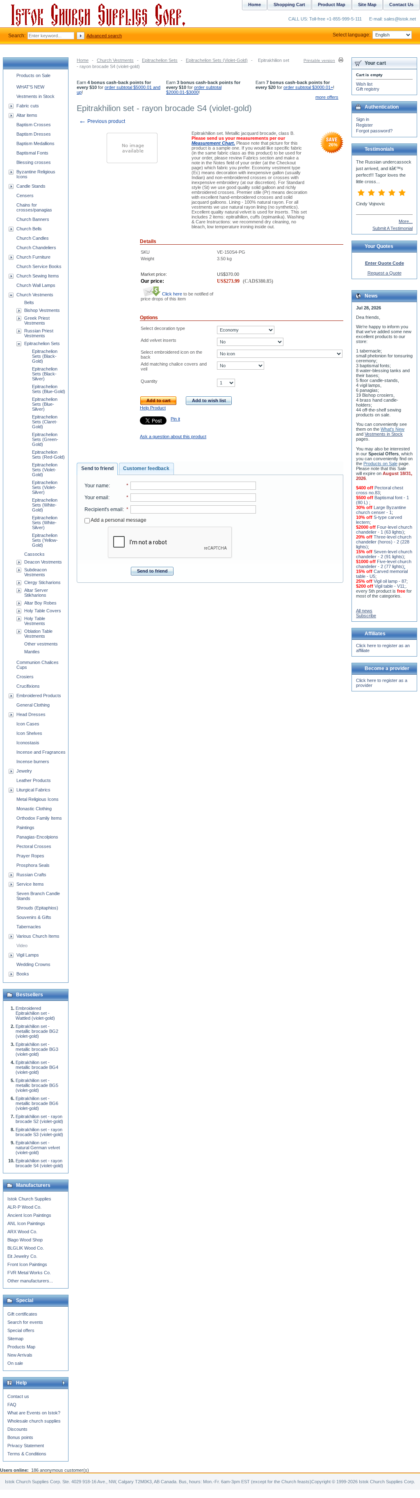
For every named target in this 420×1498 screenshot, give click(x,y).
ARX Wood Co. (22, 1231)
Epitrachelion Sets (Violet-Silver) (44, 487)
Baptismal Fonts (32, 152)
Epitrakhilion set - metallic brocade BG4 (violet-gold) (37, 1067)
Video (21, 945)
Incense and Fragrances (41, 752)
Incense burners (32, 761)
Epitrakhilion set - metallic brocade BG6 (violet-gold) (37, 1103)
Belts (29, 302)
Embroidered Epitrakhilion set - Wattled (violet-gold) (35, 1013)
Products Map (21, 1346)
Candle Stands (31, 186)
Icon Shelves (29, 733)
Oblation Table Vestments (38, 634)
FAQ (11, 1404)
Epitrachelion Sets (160, 60)
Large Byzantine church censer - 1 (381, 510)
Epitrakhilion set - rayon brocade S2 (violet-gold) (39, 1119)
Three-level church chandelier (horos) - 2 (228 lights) (383, 541)
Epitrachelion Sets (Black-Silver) (44, 373)
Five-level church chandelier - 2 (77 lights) (383, 564)
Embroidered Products (38, 695)
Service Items (30, 884)
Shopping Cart (289, 4)
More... (406, 221)
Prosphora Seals (33, 865)
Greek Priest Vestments (37, 320)
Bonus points (20, 1437)
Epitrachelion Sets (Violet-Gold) (217, 60)
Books (22, 973)
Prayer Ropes (30, 855)
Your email (96, 497)
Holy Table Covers (42, 610)
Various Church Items (37, 936)
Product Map (331, 4)
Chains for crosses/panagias (34, 207)
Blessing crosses (33, 162)
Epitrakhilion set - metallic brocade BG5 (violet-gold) (37, 1085)
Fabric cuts (27, 105)
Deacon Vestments (43, 561)
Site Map (367, 4)
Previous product (102, 121)
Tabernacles (28, 926)
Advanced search (104, 35)
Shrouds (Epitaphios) (37, 907)
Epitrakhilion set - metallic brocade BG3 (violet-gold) (37, 1049)
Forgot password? (374, 130)
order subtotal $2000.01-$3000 (193, 90)
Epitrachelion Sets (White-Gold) (44, 505)
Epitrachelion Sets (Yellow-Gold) (45, 540)
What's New (392, 429)
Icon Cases (27, 723)
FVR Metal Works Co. (29, 1272)
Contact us (18, 1396)
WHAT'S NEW (30, 86)
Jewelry (24, 770)
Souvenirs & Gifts (33, 917)
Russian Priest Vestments (38, 333)
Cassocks (34, 554)
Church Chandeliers (36, 247)
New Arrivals (19, 1355)
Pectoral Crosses (33, 846)
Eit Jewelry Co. (22, 1256)
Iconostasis (27, 742)
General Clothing (33, 704)
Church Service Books (39, 266)
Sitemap (15, 1338)
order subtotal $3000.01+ (308, 87)
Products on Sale (33, 75)
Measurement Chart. (213, 143)
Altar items (26, 115)
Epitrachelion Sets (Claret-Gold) (44, 421)
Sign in (362, 119)
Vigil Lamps (27, 954)
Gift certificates (22, 1314)
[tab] (97, 469)
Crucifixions (28, 686)
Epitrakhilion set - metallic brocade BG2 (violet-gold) (37, 1031)
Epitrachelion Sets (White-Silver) (44, 522)
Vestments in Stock (35, 96)
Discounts (17, 1429)
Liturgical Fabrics (33, 789)
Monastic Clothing (34, 808)
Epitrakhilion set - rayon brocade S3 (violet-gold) (39, 1132)
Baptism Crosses (33, 124)
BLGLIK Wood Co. (25, 1248)
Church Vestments (115, 60)
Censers (25, 195)
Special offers (20, 1330)
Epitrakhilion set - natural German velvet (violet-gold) (38, 1147)
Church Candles (32, 238)
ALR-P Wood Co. (24, 1207)
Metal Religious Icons (37, 799)
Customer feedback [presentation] (146, 468)
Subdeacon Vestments (35, 572)
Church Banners (32, 219)
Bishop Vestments (42, 310)
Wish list (364, 84)
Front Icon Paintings (27, 1264)
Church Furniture (33, 257)
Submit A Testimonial (392, 228)
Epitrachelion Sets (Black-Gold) (44, 356)
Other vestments (41, 643)
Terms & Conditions (26, 1453)
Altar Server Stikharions (36, 593)
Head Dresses (31, 714)
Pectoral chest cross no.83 (379, 490)
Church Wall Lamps (35, 285)
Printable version (319, 60)
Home (83, 60)
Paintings (25, 827)
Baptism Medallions (35, 143)
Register (364, 125)
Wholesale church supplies (34, 1420)
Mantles (32, 651)
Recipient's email (103, 509)
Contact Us (401, 4)
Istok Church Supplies (29, 1198)
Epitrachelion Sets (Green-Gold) (45, 439)
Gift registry (367, 88)
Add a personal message (118, 520)
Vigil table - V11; (390, 586)
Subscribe (366, 615)
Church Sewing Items (37, 275)
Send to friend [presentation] (97, 468)
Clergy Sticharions (42, 582)
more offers (326, 97)
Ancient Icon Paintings (29, 1215)
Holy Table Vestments (34, 621)
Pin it (175, 418)
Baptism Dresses (33, 134)
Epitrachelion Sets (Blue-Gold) (48, 389)
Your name (96, 486)
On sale (15, 1363)
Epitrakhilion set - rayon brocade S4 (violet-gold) (39, 1163)
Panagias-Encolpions (37, 836)
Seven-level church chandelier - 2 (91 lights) (384, 554)
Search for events (25, 1322)
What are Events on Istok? (33, 1412)
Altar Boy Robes (40, 602)
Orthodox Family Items (39, 818)
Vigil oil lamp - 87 (390, 581)
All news (364, 610)
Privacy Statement (25, 1445)
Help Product (153, 407)
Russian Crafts (31, 874)
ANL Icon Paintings (26, 1223)
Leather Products (33, 780)
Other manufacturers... (30, 1280)
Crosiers (25, 676)
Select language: (351, 35)
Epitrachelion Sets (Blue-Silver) (44, 404)
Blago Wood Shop (25, 1239)
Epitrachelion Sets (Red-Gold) (48, 454)
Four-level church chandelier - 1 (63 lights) (384, 529)
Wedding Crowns (33, 964)
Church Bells (29, 228)
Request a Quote (385, 273)
